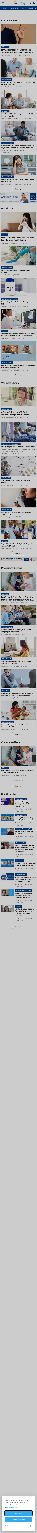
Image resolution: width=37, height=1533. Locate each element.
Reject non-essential (18, 1519)
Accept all (18, 1513)
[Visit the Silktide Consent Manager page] (30, 1525)
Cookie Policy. (14, 1507)
